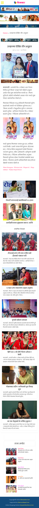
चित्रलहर (24, 50)
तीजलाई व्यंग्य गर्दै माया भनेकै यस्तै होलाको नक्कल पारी (19, 254)
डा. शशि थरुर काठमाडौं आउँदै (25, 478)
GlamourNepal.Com (23, 502)
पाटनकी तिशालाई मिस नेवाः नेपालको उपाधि (25, 488)
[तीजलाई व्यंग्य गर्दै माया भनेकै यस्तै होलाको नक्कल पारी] (12, 451)
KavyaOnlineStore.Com (27, 505)
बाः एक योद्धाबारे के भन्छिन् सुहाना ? (19, 421)
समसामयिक (20, 477)
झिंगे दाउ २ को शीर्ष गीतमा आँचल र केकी (19, 353)
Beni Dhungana (8, 167)
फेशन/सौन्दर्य (21, 467)
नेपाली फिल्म (21, 449)
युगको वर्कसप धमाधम (19, 320)
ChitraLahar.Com (25, 500)
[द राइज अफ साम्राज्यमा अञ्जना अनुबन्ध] (12, 461)
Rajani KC (27, 167)
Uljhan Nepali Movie (16, 170)
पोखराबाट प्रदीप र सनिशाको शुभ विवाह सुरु (19, 388)
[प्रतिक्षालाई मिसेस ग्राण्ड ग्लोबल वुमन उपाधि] (12, 470)
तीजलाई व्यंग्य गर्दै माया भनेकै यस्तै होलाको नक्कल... (25, 451)
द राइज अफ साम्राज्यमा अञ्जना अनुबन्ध (20, 288)
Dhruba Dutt (18, 167)
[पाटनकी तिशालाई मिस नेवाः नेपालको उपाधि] (12, 488)
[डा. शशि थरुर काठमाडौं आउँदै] (12, 479)
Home (5, 33)
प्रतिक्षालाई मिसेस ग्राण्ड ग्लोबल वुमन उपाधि (24, 470)
